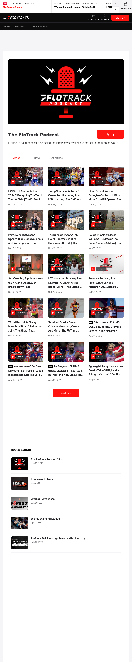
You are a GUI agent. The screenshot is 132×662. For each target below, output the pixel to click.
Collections (56, 157)
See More (66, 393)
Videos (16, 157)
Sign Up (110, 134)
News (37, 157)
